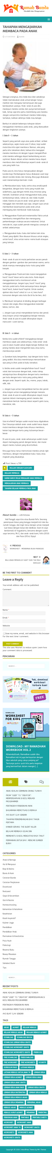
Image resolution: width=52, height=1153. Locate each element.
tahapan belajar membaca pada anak (20, 488)
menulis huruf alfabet (13, 1112)
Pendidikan (7, 927)
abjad (6, 1027)
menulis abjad (10, 1107)
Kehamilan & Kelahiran (12, 909)
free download (10, 1057)
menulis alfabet (26, 1107)
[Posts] (10, 782)
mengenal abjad (34, 1102)
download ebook (24, 1037)
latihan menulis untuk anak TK (17, 1072)
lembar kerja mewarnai (13, 1102)
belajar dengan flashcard (21, 468)
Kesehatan (7, 914)
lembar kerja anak (33, 1077)
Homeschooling (9, 905)
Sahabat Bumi (9, 963)
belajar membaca (12, 473)
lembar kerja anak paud (14, 1087)
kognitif (42, 1062)
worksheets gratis (12, 1137)
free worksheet (10, 1062)
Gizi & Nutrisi (8, 900)
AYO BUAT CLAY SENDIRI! (16, 815)
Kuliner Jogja (8, 923)
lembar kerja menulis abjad (15, 1097)
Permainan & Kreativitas (13, 936)
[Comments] (41, 782)
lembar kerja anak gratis (15, 1082)
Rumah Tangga (9, 959)
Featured (6, 891)
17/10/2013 (10, 37)
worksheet (8, 1122)
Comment (7, 589)
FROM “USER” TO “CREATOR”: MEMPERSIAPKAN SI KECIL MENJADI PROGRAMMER (20, 798)
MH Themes (41, 1150)
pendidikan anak (10, 1117)
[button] (48, 19)
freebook (38, 1052)
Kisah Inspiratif (9, 918)
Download (7, 887)
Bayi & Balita (8, 869)
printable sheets (40, 1117)
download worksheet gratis (16, 1047)
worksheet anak (24, 1122)
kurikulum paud (10, 1067)
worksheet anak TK (12, 1127)
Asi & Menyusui (9, 864)
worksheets (9, 1132)
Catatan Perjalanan (11, 882)
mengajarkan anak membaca (17, 483)
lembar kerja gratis (36, 1087)
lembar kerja (39, 1072)
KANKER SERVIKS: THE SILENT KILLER (21, 827)
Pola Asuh (7, 941)
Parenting (42, 1112)
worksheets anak (25, 1132)
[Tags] (26, 782)
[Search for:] (26, 666)
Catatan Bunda (9, 878)
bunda (21, 37)
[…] (36, 766)
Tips (4, 968)
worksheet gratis (32, 1127)
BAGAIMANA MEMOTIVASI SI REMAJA (21, 810)
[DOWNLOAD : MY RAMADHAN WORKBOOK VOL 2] (26, 724)
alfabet (16, 1027)
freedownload (27, 1057)
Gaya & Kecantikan (11, 896)
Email (5, 618)
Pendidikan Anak (10, 932)
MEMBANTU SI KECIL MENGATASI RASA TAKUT (25, 836)
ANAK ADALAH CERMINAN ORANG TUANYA (24, 791)
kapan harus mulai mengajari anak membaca (23, 478)
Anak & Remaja (9, 860)
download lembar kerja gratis (17, 1042)
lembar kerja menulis (38, 1092)
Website (6, 626)
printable (25, 1117)
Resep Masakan (9, 954)
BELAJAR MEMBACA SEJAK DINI (19, 831)
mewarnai (31, 1112)
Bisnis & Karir (8, 873)
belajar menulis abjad (13, 1032)
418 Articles (24, 515)
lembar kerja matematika (14, 1092)
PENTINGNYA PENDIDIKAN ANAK (19, 806)
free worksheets (28, 1062)
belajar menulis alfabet (37, 1032)
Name (5, 610)
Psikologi (7, 945)
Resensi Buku (8, 950)
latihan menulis (27, 1067)
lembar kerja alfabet (13, 1077)
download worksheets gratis (17, 1052)
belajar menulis (29, 1027)
